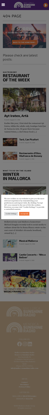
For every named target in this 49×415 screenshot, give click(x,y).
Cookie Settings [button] (11, 214)
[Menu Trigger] (3, 4)
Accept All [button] (24, 214)
